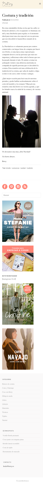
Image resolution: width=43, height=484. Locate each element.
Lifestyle (5, 23)
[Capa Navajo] (18, 241)
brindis (8, 168)
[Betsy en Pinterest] (11, 189)
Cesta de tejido (7, 447)
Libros (4, 400)
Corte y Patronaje (8, 388)
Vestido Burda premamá (11, 435)
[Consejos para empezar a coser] (18, 271)
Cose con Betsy (7, 392)
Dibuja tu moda (7, 396)
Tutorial (4, 420)
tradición (30, 168)
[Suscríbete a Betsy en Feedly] (24, 189)
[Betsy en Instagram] (18, 189)
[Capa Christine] (18, 324)
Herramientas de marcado (11, 451)
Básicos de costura (8, 384)
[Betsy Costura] (7, 5)
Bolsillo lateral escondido (11, 443)
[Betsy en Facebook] (4, 189)
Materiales (5, 408)
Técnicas (5, 412)
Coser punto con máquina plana (13, 439)
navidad (23, 168)
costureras (15, 168)
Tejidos (4, 416)
